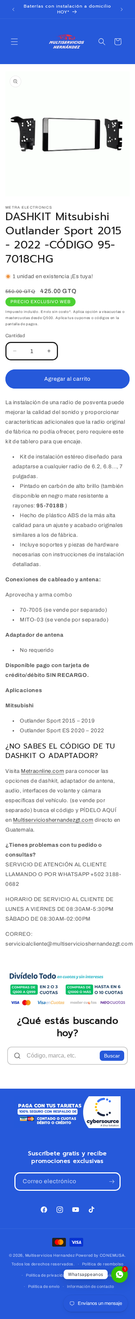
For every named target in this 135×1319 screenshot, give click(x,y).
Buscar (112, 1056)
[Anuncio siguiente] (122, 9)
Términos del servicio (95, 1275)
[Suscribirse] (112, 1181)
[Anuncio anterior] (13, 9)
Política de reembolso (103, 1264)
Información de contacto (90, 1286)
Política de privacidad (46, 1275)
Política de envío (44, 1286)
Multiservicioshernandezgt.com (53, 820)
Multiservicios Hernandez (50, 1255)
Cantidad (15, 335)
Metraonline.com (42, 771)
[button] (14, 42)
